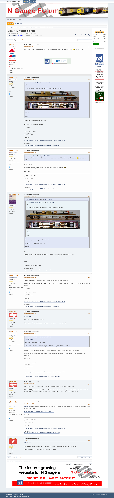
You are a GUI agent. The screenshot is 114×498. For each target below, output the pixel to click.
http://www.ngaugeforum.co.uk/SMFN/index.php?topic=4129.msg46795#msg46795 (44, 140)
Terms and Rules (99, 494)
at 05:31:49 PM (30, 79)
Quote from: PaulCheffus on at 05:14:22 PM (40, 83)
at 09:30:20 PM (30, 333)
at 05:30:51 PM (30, 46)
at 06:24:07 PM (30, 152)
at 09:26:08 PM (30, 313)
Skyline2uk (14, 78)
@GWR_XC (27, 406)
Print (89, 40)
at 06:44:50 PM (30, 277)
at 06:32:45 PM (30, 196)
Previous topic (79, 35)
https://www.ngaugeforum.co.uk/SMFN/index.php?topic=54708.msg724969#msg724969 (46, 270)
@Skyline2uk (27, 316)
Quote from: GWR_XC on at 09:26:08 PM (39, 337)
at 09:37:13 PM (30, 383)
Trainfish (19, 35)
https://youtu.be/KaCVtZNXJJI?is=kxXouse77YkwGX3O (39, 411)
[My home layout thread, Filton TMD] (9, 94)
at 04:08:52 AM (29, 440)
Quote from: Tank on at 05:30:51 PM (38, 156)
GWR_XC (13, 312)
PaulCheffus (14, 194)
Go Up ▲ (106, 494)
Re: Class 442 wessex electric (31, 45)
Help (93, 494)
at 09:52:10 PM (30, 403)
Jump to (68, 464)
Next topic (88, 35)
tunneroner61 (12, 35)
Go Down (10, 40)
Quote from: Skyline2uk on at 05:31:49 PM (39, 199)
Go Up (9, 457)
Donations (99, 66)
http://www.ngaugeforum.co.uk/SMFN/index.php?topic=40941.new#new (41, 145)
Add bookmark (82, 40)
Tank (12, 45)
